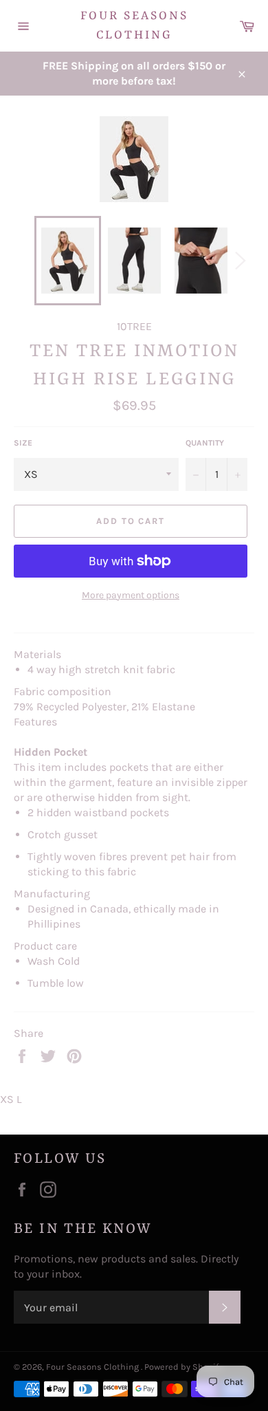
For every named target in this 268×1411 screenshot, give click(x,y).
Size (23, 443)
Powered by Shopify (183, 1366)
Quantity (205, 443)
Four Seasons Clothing (134, 25)
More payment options (130, 595)
